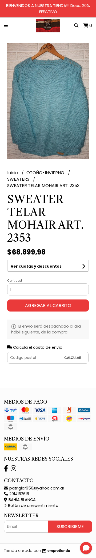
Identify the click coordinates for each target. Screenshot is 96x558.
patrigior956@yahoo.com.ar (36, 488)
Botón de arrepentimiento (32, 505)
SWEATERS (18, 179)
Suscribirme (70, 526)
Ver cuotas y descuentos (36, 266)
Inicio (13, 173)
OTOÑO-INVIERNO (45, 173)
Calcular (72, 357)
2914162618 (18, 493)
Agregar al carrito (48, 305)
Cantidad (14, 280)
